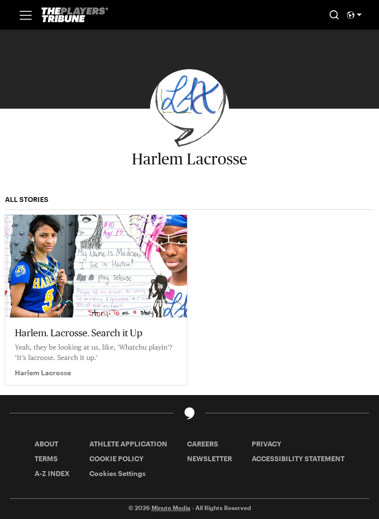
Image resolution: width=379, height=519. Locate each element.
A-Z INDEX (52, 473)
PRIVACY (266, 443)
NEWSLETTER (209, 458)
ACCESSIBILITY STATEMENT (298, 458)
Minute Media (171, 507)
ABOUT (46, 443)
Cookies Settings (117, 473)
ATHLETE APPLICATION (128, 443)
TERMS (46, 458)
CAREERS (202, 443)
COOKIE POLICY (116, 458)
